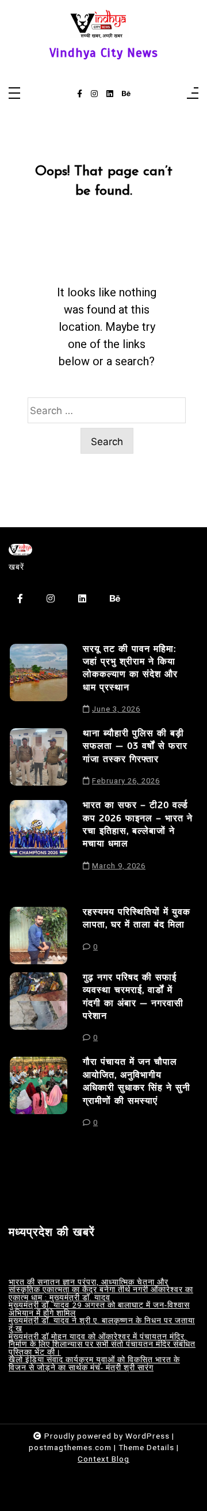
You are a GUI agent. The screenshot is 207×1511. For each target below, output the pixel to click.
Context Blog (103, 1458)
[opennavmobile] (192, 94)
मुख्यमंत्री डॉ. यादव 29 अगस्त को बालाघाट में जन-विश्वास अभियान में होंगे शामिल (99, 1309)
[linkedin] (109, 94)
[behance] (126, 94)
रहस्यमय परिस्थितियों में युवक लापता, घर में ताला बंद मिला (136, 918)
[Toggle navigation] (14, 94)
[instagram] (94, 94)
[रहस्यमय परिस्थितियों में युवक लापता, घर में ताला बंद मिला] (38, 935)
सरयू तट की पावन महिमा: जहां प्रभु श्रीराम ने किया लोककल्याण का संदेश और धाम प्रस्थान (130, 668)
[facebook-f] (79, 94)
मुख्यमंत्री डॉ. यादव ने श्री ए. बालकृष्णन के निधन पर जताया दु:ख (102, 1324)
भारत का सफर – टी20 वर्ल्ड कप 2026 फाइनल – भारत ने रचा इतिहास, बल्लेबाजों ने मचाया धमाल (138, 824)
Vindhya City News (103, 52)
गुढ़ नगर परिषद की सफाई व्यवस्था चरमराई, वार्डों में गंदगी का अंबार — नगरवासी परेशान (133, 997)
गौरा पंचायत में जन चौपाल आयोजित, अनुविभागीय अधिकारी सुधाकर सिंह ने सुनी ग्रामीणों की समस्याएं (136, 1081)
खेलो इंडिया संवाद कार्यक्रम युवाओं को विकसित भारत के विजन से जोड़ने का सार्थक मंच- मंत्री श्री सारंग (94, 1363)
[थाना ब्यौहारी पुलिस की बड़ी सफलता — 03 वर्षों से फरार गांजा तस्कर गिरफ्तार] (38, 760)
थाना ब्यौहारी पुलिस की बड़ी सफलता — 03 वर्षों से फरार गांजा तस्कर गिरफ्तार (135, 746)
